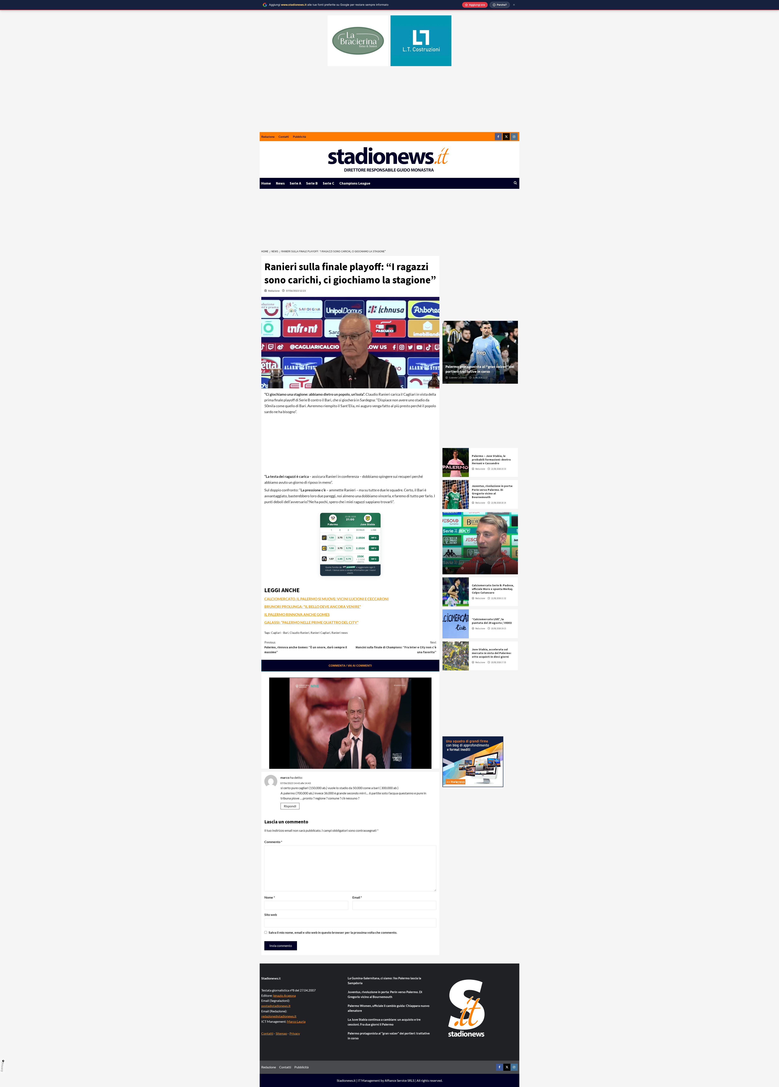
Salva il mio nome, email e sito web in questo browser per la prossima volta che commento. (333, 932)
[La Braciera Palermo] (358, 40)
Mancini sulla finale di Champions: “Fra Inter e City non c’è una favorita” (396, 647)
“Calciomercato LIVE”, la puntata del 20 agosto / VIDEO (492, 621)
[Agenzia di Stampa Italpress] (472, 761)
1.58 (331, 537)
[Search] (515, 183)
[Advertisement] (389, 101)
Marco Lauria (296, 1021)
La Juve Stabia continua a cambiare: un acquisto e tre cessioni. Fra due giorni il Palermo (384, 1022)
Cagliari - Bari (279, 632)
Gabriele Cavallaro (458, 377)
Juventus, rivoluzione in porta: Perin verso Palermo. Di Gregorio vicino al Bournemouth (492, 491)
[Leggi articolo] (455, 462)
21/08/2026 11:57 (480, 377)
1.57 (331, 558)
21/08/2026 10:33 (498, 468)
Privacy (294, 1033)
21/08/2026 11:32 (498, 598)
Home (266, 183)
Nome (269, 897)
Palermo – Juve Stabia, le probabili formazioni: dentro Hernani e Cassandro (491, 459)
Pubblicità (299, 136)
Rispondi (290, 806)
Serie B (312, 183)
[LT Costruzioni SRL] (421, 40)
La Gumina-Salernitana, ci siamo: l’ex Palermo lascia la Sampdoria (477, 558)
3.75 (340, 537)
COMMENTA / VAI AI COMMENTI (350, 665)
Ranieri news (339, 632)
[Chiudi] (514, 5)
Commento (273, 842)
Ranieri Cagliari (320, 632)
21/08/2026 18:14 (498, 502)
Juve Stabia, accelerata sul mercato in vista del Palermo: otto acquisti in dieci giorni (491, 653)
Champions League (354, 183)
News (280, 183)
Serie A (295, 183)
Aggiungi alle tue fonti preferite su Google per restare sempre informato (328, 4)
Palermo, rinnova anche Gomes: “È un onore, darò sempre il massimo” (305, 647)
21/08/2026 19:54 (472, 568)
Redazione (267, 136)
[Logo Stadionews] (466, 1008)
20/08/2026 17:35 (498, 662)
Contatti (284, 136)
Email (357, 897)
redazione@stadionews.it (278, 1016)
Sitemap (281, 1033)
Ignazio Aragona (284, 995)
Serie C (328, 183)
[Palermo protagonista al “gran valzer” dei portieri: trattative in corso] (480, 352)
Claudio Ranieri (299, 632)
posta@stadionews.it (276, 1006)
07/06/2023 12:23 (296, 290)
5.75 (348, 537)
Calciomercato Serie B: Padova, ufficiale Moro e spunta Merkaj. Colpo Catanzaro (493, 588)
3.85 (340, 558)
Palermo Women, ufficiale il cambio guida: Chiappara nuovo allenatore (388, 1008)
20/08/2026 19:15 (498, 628)
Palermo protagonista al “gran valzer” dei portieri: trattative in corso (479, 369)
